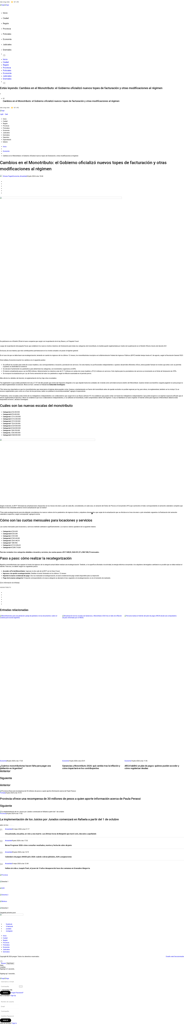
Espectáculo (7, 140)
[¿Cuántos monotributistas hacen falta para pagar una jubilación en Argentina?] (29, 686)
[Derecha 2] (92, 895)
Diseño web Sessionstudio (175, 956)
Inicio (5, 119)
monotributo (6, 587)
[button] (92, 100)
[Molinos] (92, 901)
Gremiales (6, 135)
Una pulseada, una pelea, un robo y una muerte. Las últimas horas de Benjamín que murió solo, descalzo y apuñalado (50, 834)
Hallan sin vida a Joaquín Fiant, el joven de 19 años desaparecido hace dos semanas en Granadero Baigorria (47, 868)
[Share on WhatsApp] (3, 186)
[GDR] (92, 888)
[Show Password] (21, 986)
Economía (6, 130)
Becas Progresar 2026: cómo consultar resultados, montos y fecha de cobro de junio (38, 845)
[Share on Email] (3, 191)
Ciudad (5, 121)
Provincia (6, 126)
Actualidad (23, 176)
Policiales (6, 128)
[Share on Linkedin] (3, 188)
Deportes (6, 137)
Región (5, 123)
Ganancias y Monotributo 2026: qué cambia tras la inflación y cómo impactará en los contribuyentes (91, 767)
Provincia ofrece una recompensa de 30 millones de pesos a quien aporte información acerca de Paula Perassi (70, 798)
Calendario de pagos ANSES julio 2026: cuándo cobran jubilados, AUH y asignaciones (38, 857)
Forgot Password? (17, 993)
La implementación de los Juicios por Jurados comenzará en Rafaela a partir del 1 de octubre (59, 819)
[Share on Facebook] (3, 181)
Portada (2, 793)
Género (5, 142)
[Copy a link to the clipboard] (3, 193)
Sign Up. (13, 995)
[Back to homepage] (4, 978)
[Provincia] (92, 875)
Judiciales (6, 133)
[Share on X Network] (3, 184)
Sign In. (14, 1023)
